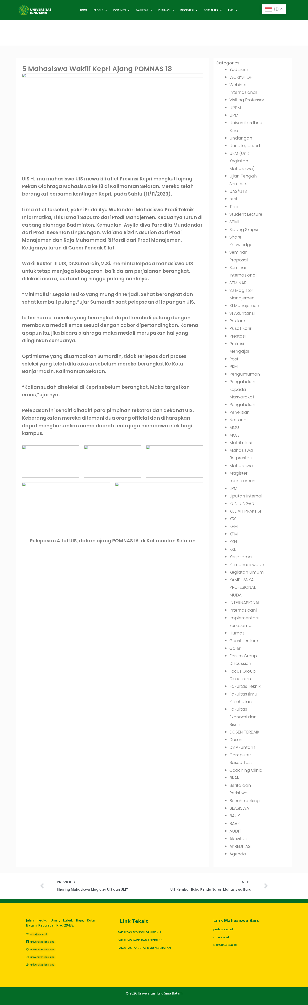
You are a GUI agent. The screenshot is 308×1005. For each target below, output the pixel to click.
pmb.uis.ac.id (223, 929)
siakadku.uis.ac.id (225, 945)
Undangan (240, 138)
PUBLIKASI (164, 10)
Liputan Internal (245, 496)
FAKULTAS (142, 10)
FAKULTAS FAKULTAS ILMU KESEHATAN (144, 948)
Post (233, 359)
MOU (234, 427)
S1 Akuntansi (242, 313)
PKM (233, 366)
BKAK (234, 778)
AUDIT (235, 831)
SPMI (234, 222)
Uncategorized (244, 146)
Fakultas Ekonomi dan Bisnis (243, 716)
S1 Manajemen (244, 305)
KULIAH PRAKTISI (245, 511)
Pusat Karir (240, 328)
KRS (233, 519)
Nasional (238, 420)
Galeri (235, 648)
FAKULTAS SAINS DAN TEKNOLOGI (140, 940)
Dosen (235, 740)
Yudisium (238, 69)
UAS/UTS (238, 191)
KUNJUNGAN (241, 503)
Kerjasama (240, 557)
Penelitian (239, 412)
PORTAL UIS (211, 10)
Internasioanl (243, 610)
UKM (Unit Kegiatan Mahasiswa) (242, 161)
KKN (233, 542)
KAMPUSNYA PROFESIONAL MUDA (242, 587)
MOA (234, 435)
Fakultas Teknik (245, 686)
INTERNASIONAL (244, 603)
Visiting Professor (246, 100)
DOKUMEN (119, 10)
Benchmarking (244, 801)
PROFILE (98, 10)
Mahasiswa (241, 466)
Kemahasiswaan (246, 565)
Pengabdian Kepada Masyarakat (242, 389)
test (233, 199)
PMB (230, 10)
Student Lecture (245, 214)
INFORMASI (187, 10)
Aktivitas (238, 839)
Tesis (234, 207)
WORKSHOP (240, 77)
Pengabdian (242, 404)
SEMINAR (238, 283)
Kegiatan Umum (246, 572)
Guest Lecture (243, 641)
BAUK (234, 816)
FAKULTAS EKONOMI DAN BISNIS (139, 932)
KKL (232, 549)
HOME (83, 10)
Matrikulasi (240, 443)
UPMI (234, 115)
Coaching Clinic (245, 770)
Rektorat (238, 321)
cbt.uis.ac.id (221, 937)
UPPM (235, 108)
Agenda (237, 854)
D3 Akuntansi (242, 747)
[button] (100, 10)
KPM (233, 526)
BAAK (234, 823)
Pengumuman (244, 374)
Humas (237, 633)
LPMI (233, 488)
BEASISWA (239, 808)
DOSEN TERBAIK (244, 732)
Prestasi (237, 336)
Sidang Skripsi (243, 229)
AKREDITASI (240, 846)
